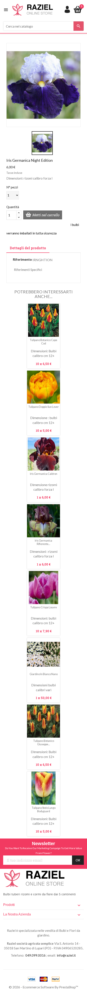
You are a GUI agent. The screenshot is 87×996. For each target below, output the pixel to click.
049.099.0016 (35, 955)
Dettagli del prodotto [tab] (28, 248)
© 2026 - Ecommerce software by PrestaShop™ (43, 987)
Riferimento (22, 259)
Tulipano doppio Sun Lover (43, 406)
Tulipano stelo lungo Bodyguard (44, 809)
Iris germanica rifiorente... (43, 542)
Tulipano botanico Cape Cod (43, 342)
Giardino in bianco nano (44, 674)
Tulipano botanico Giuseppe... (43, 742)
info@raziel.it (66, 955)
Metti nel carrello (45, 215)
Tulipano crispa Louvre (43, 607)
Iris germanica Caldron (43, 473)
